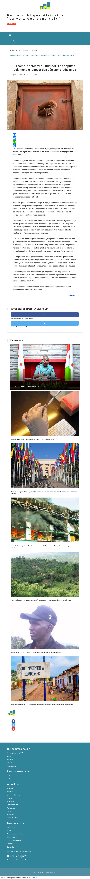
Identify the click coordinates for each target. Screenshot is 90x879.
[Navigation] (10, 35)
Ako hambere (12, 837)
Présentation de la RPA (15, 753)
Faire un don (16, 738)
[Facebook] (14, 721)
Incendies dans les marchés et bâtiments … (29, 386)
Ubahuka (10, 844)
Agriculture (11, 808)
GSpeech (34, 878)
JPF (8, 775)
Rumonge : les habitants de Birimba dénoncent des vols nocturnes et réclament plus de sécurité (42, 704)
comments (73, 295)
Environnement (12, 805)
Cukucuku (10, 847)
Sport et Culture (12, 818)
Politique (10, 788)
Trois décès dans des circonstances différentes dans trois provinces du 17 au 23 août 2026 (41, 600)
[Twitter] (45, 138)
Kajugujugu (11, 827)
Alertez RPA (12, 24)
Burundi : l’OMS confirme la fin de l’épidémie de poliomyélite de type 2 (33, 439)
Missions (10, 759)
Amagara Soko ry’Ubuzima (16, 834)
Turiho (9, 831)
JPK (8, 779)
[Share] (45, 145)
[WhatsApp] (45, 142)
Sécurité (10, 792)
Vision (9, 756)
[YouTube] (14, 729)
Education (10, 814)
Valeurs (9, 763)
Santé (9, 811)
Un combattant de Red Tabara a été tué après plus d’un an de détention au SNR (36, 652)
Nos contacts (11, 766)
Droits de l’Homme (13, 795)
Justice (9, 798)
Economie (10, 801)
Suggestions (26, 852)
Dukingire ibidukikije (14, 840)
